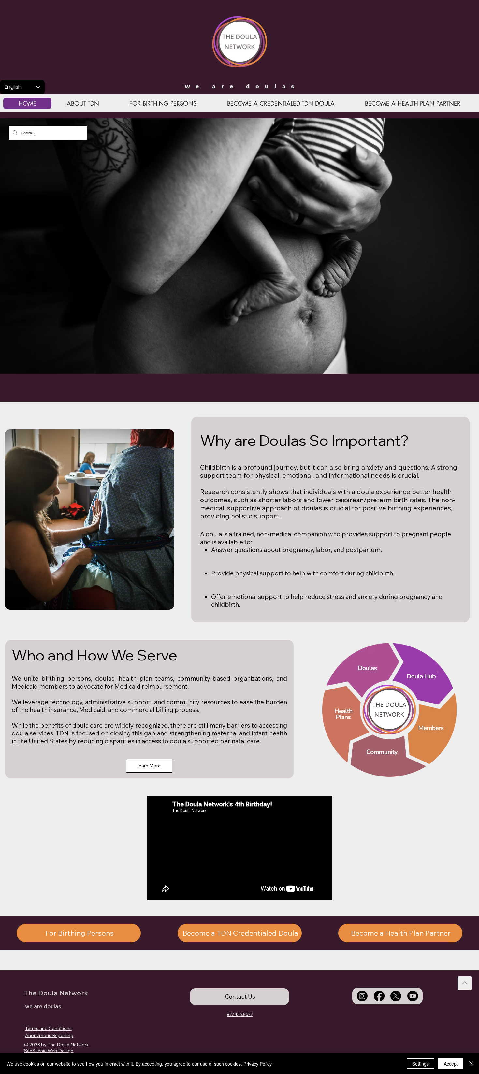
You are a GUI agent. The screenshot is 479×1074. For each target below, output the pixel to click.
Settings (420, 1063)
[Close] (471, 1063)
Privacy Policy (257, 1063)
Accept (451, 1063)
